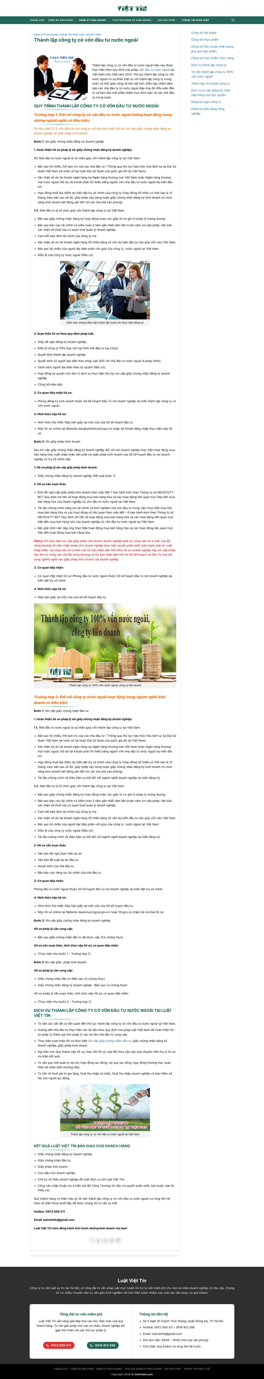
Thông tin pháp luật (195, 20)
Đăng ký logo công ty (206, 102)
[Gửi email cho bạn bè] (105, 1241)
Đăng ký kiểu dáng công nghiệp (207, 111)
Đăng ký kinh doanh (92, 20)
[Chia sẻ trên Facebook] (92, 1241)
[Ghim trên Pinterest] (112, 1241)
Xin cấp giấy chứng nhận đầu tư (109, 1041)
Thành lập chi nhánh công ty (210, 83)
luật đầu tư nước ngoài (154, 69)
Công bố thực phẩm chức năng (212, 58)
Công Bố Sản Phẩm (60, 20)
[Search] (233, 20)
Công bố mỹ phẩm (204, 32)
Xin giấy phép (166, 20)
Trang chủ (37, 20)
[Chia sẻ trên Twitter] (99, 1241)
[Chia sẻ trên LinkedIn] (118, 1241)
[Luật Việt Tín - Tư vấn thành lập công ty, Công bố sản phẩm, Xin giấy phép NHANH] (132, 8)
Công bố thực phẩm (205, 39)
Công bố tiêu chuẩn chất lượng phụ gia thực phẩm (212, 49)
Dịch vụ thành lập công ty (208, 65)
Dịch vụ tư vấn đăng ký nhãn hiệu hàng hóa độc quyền (210, 93)
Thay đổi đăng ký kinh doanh (131, 20)
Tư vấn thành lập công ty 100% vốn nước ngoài (212, 74)
